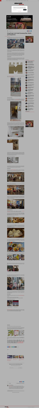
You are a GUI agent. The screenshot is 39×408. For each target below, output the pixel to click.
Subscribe (25, 9)
